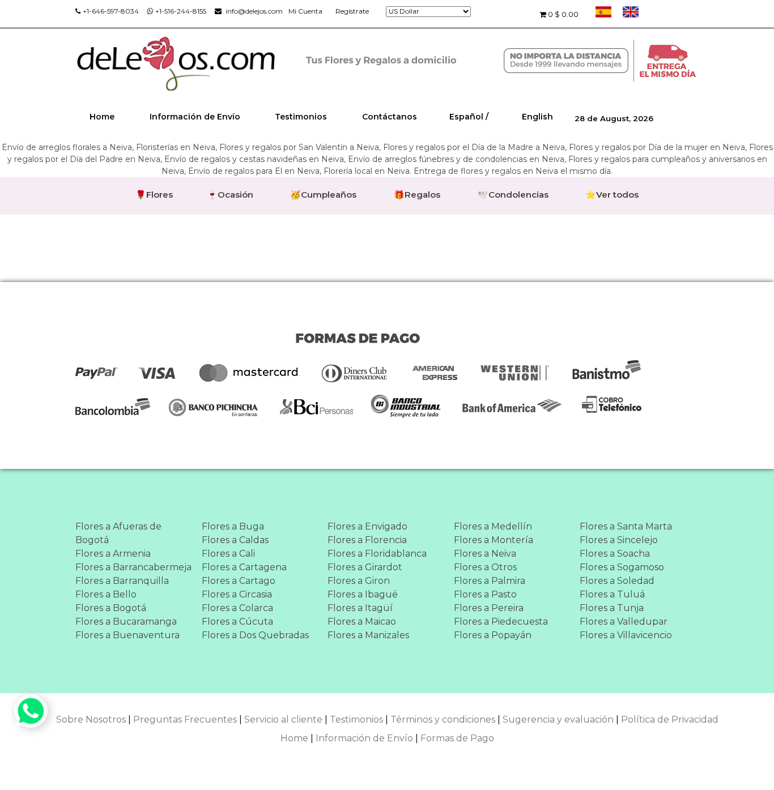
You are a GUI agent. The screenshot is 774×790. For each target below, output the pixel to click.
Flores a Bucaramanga (126, 621)
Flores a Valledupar (623, 621)
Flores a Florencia (367, 540)
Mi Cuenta (305, 11)
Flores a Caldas (235, 540)
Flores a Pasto (485, 594)
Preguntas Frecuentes (185, 719)
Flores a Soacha (615, 553)
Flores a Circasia (237, 594)
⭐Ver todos (612, 194)
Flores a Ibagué (363, 594)
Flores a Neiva (485, 553)
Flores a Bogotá (110, 608)
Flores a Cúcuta (237, 621)
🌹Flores (154, 194)
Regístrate (352, 11)
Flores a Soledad (617, 580)
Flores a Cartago (238, 580)
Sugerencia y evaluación (558, 719)
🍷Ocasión (230, 194)
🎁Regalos (417, 194)
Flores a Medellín (493, 526)
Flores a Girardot (365, 567)
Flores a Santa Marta (626, 526)
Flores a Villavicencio (626, 635)
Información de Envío (195, 117)
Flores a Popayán (492, 635)
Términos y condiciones (442, 719)
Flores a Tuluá (612, 594)
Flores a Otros (485, 567)
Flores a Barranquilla (122, 580)
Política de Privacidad (669, 719)
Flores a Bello (106, 594)
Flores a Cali (228, 553)
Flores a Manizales (368, 635)
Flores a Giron (359, 580)
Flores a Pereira (489, 608)
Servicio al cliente (283, 719)
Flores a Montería (493, 540)
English (537, 117)
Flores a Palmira (489, 580)
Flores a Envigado (367, 526)
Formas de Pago (457, 738)
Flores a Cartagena (244, 567)
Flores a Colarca (237, 608)
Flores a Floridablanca (377, 553)
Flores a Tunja (612, 608)
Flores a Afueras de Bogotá (118, 533)
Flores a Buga (233, 526)
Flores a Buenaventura (127, 635)
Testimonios (301, 117)
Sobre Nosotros (91, 719)
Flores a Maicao (362, 621)
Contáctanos (389, 117)
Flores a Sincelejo (619, 540)
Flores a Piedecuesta (501, 621)
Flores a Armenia (113, 553)
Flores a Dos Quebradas (255, 635)
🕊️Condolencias (513, 194)
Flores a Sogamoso (622, 567)
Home (102, 117)
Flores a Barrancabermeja (133, 567)
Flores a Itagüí (360, 608)
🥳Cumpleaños (323, 194)
